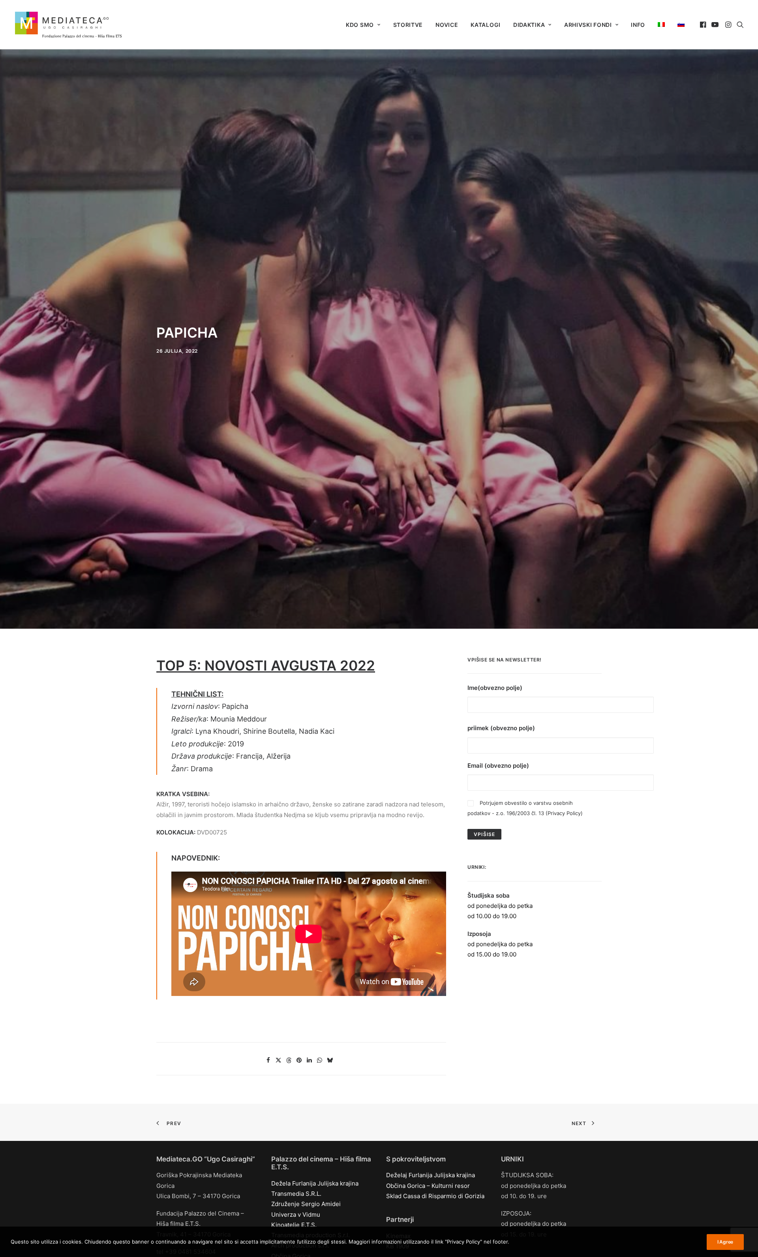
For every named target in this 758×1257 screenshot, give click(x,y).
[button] (704, 24)
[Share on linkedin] (309, 1060)
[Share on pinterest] (299, 1060)
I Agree (725, 1242)
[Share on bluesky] (330, 1060)
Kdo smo (360, 24)
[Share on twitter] (278, 1060)
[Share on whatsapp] (320, 1060)
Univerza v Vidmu (295, 1214)
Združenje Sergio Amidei (306, 1204)
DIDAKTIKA (529, 24)
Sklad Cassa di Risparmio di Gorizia (435, 1196)
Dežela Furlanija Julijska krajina (314, 1183)
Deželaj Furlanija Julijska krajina (430, 1175)
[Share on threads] (289, 1060)
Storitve (408, 24)
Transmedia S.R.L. (296, 1193)
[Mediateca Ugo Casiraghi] (68, 24)
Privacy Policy (564, 813)
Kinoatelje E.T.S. (294, 1225)
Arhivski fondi (588, 24)
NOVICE (446, 24)
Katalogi (486, 24)
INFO (638, 24)
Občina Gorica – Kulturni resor (428, 1185)
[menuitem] (363, 24)
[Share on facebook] (268, 1060)
